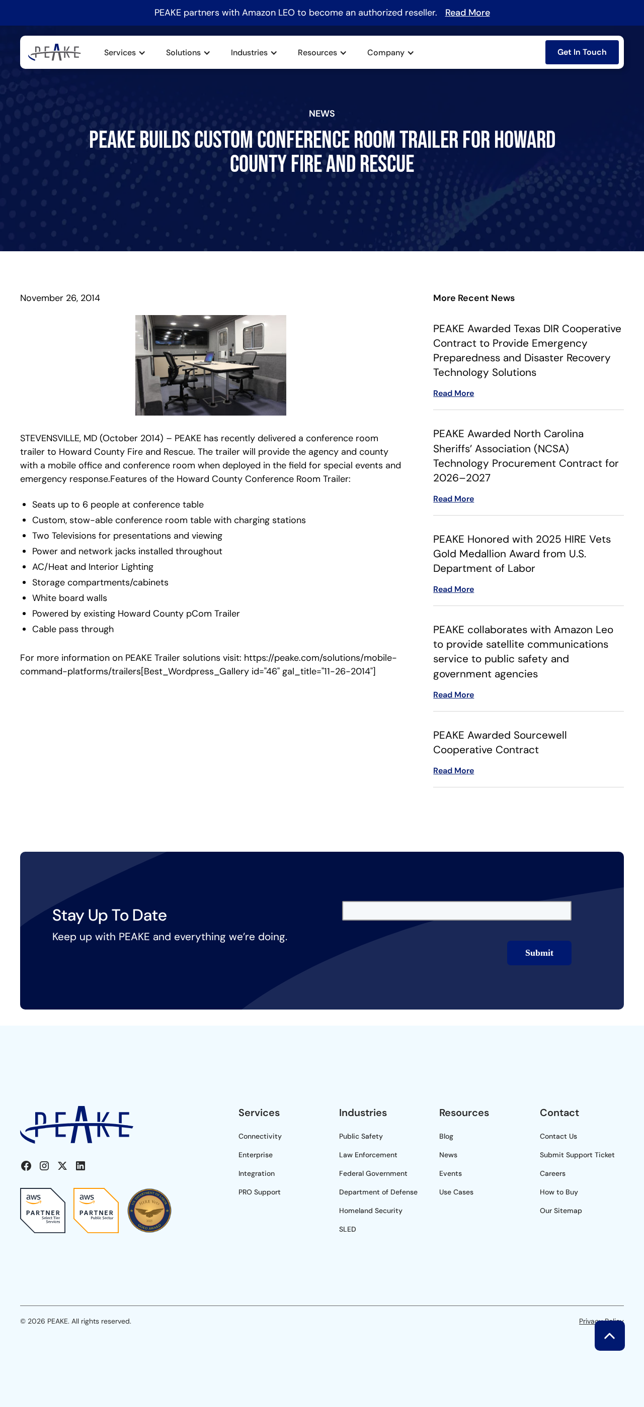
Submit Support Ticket (577, 1154)
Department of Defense (378, 1191)
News (448, 1154)
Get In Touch (582, 52)
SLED (347, 1229)
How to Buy (559, 1191)
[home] (54, 52)
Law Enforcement (368, 1154)
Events (450, 1173)
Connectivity (260, 1136)
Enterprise (255, 1154)
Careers (553, 1173)
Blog (446, 1136)
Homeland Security (371, 1210)
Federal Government (373, 1173)
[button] (125, 53)
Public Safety (361, 1136)
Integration (256, 1173)
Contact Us (558, 1136)
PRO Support (259, 1191)
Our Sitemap (561, 1210)
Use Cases (456, 1191)
